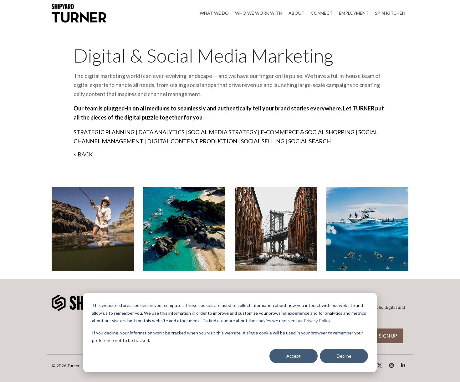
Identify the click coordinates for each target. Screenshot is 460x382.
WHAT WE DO (214, 13)
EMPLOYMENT (354, 13)
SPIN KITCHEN (390, 13)
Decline (344, 356)
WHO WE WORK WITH (258, 13)
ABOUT (296, 13)
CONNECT (322, 13)
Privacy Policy (317, 320)
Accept (293, 356)
